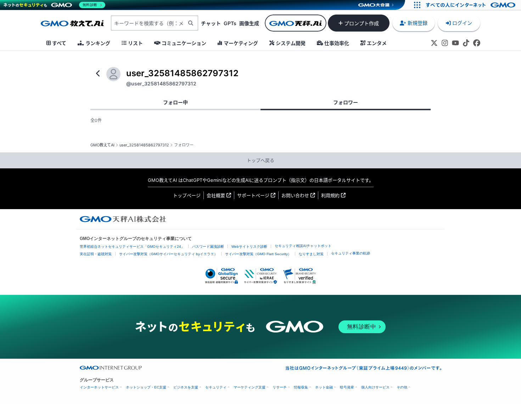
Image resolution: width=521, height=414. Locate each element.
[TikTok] (466, 42)
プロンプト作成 (361, 23)
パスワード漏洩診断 (208, 246)
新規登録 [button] (417, 23)
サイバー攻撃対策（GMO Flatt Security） (258, 254)
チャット (211, 23)
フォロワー (345, 102)
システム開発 (291, 43)
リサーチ (280, 387)
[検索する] (191, 23)
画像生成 (249, 23)
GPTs (230, 23)
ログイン (462, 23)
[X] (434, 42)
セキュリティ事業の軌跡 (350, 253)
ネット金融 (324, 387)
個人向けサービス (375, 387)
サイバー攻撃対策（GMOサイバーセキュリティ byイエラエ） (168, 254)
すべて (59, 43)
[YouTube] (455, 42)
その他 (402, 387)
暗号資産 (347, 387)
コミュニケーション (184, 43)
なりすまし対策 (311, 254)
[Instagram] (444, 42)
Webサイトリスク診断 (249, 246)
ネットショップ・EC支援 (146, 387)
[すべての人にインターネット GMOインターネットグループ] (471, 5)
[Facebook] (476, 42)
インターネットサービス (99, 387)
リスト (135, 43)
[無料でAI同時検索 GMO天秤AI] (295, 23)
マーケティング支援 (249, 387)
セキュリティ (215, 387)
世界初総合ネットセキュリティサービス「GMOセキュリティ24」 (132, 246)
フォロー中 (175, 102)
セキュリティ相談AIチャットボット (303, 246)
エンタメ (377, 43)
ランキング (97, 43)
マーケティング (241, 43)
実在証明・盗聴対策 (96, 254)
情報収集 (301, 387)
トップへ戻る (260, 160)
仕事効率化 (336, 43)
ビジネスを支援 (185, 387)
